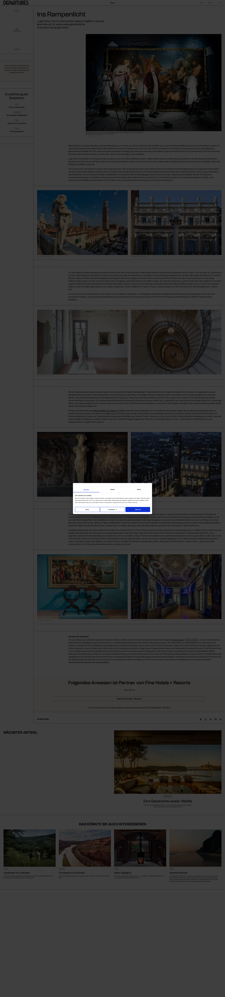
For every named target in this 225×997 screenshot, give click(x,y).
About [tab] (139, 489)
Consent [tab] (86, 489)
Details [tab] (112, 489)
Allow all (137, 509)
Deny (87, 509)
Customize (111, 509)
